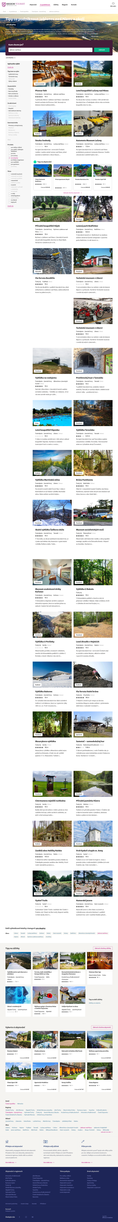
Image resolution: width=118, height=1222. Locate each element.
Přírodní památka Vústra (88, 801)
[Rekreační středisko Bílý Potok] (72, 1039)
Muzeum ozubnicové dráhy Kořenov (48, 590)
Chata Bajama (93, 1082)
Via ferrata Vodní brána (87, 691)
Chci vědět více (9, 1162)
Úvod (4, 11)
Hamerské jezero (84, 900)
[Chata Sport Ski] (18, 1071)
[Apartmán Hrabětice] (45, 1071)
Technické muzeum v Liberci (89, 278)
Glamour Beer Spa (95, 972)
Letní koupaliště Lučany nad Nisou (92, 90)
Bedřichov (73, 933)
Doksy (99, 1130)
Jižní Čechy (57, 1110)
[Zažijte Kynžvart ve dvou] (72, 995)
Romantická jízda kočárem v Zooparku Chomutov (71, 973)
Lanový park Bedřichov (87, 226)
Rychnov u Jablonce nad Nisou (35, 937)
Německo (20, 1104)
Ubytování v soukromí (93, 1187)
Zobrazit (102, 50)
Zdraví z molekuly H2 (14, 1006)
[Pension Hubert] (18, 1039)
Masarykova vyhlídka (45, 741)
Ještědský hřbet (67, 1121)
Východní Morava (29, 1115)
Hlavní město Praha (69, 1110)
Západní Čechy (30, 1110)
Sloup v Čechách (90, 1130)
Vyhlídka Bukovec (43, 691)
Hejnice (16, 937)
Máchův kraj (46, 1121)
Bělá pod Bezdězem (52, 1130)
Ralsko (48, 933)
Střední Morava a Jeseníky (44, 1110)
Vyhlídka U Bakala (85, 589)
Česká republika (24, 11)
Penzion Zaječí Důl (100, 179)
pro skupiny (40, 928)
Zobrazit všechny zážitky (103, 948)
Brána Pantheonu (84, 480)
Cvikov (55, 1127)
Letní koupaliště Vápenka (47, 430)
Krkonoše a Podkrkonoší (88, 1112)
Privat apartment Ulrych (62, 179)
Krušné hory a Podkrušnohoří (70, 1112)
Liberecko (19, 1121)
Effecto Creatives (107, 1216)
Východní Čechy (29, 1112)
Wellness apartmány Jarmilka (99, 1051)
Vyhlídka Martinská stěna (47, 480)
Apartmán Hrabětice (41, 1082)
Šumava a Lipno (82, 1110)
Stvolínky (48, 937)
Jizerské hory (9, 1121)
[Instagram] (26, 1217)
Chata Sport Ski (12, 1082)
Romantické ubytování (67, 1180)
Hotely (89, 1176)
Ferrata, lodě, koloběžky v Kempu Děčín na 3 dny (43, 973)
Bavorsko (35, 1197)
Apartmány (90, 1183)
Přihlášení (43, 1203)
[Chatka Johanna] (45, 1039)
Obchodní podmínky (11, 1203)
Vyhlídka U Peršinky (44, 641)
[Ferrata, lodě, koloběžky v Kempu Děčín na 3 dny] (45, 960)
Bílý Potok (34, 1130)
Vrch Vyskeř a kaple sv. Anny (89, 850)
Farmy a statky (91, 1185)
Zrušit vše (10, 67)
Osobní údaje (25, 1203)
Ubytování (33, 5)
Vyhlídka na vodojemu (46, 378)
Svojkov (80, 1130)
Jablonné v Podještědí (100, 1127)
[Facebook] (19, 1217)
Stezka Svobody (43, 140)
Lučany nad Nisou (32, 933)
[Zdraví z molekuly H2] (18, 995)
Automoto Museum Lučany (89, 140)
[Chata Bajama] (100, 1071)
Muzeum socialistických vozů (90, 529)
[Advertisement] (18, 240)
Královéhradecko (101, 1110)
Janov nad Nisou (16, 1130)
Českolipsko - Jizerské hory (39, 11)
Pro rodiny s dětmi (65, 1176)
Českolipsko (56, 1121)
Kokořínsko (27, 1121)
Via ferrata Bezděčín (45, 278)
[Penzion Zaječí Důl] (102, 170)
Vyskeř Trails (41, 900)
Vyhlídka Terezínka (85, 430)
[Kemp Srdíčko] (72, 1071)
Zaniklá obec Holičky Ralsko (48, 850)
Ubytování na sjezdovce (67, 1187)
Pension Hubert (12, 1051)
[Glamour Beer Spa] (100, 960)
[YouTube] (32, 1217)
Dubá (7, 1130)
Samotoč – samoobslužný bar (90, 741)
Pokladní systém (10, 1211)
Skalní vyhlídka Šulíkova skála (49, 529)
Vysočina (91, 1110)
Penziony (90, 1178)
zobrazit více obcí (106, 1132)
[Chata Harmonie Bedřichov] (43, 170)
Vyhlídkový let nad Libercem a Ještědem (17, 973)
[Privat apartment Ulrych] (62, 170)
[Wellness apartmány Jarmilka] (100, 1039)
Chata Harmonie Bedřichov (40, 180)
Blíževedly (106, 1130)
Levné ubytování (65, 1192)
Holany (66, 933)
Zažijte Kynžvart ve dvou (70, 1006)
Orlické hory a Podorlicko (44, 1115)
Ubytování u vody (65, 1190)
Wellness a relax (64, 1178)
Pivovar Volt (41, 90)
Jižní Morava (19, 1110)
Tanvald (23, 933)
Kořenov (42, 933)
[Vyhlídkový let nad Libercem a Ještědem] (18, 960)
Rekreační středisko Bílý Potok (72, 1051)
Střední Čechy (10, 1110)
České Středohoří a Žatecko (14, 1115)
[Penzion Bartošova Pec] (83, 170)
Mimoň (23, 937)
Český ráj (39, 1112)
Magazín (65, 5)
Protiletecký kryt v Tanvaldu (89, 378)
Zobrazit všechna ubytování (71, 193)
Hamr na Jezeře (57, 933)
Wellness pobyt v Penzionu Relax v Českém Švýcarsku (45, 1007)
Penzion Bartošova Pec (82, 179)
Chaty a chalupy (92, 1180)
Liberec (16, 933)
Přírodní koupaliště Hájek (47, 226)
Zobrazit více (94, 36)
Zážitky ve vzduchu (94, 1003)
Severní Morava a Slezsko (51, 1112)
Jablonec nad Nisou (54, 11)
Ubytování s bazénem (66, 1185)
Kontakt (74, 5)
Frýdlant (28, 1127)
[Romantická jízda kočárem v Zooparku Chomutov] (72, 960)
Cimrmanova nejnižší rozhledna (50, 801)
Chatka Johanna (39, 1051)
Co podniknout (45, 5)
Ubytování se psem (65, 1183)
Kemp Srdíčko (66, 1082)
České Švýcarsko (103, 1112)
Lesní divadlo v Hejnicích (87, 641)
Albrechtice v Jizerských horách (87, 933)
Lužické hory (37, 1121)
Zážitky (55, 5)
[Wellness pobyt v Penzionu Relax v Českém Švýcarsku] (45, 995)
